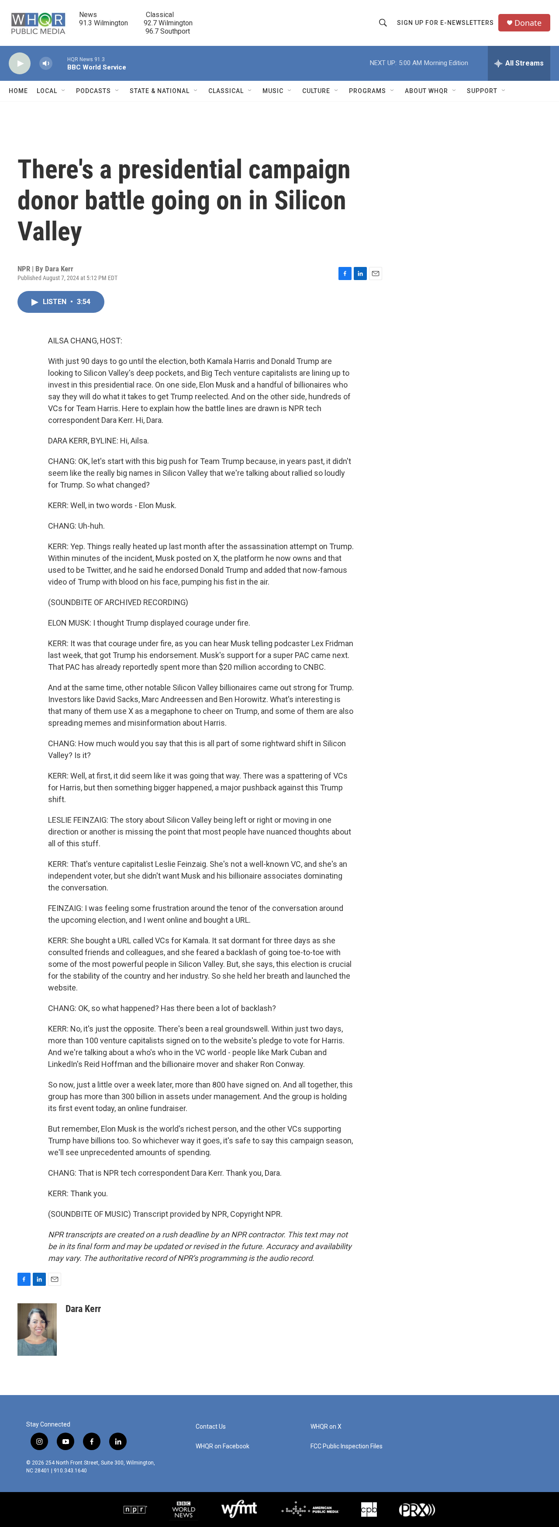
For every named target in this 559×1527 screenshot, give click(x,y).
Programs (367, 90)
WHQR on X (326, 1426)
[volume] (45, 63)
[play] (20, 64)
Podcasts (93, 90)
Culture (316, 90)
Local (47, 90)
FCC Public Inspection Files (347, 1446)
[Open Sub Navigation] (63, 90)
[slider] (60, 63)
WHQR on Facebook (222, 1446)
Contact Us (211, 1426)
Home (18, 90)
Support (482, 90)
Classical (226, 90)
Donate (528, 23)
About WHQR (426, 90)
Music (272, 90)
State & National (160, 90)
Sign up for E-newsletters (445, 22)
